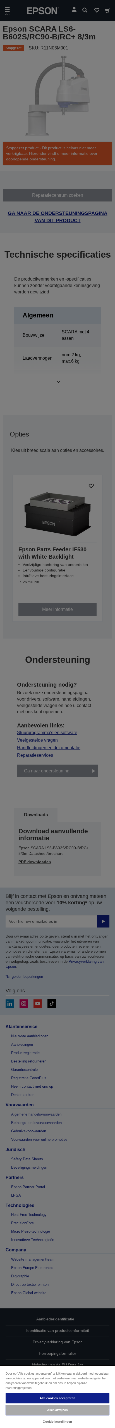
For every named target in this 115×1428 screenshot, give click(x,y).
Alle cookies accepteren (57, 1398)
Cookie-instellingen (57, 1421)
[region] (57, 1396)
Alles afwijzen (57, 1410)
